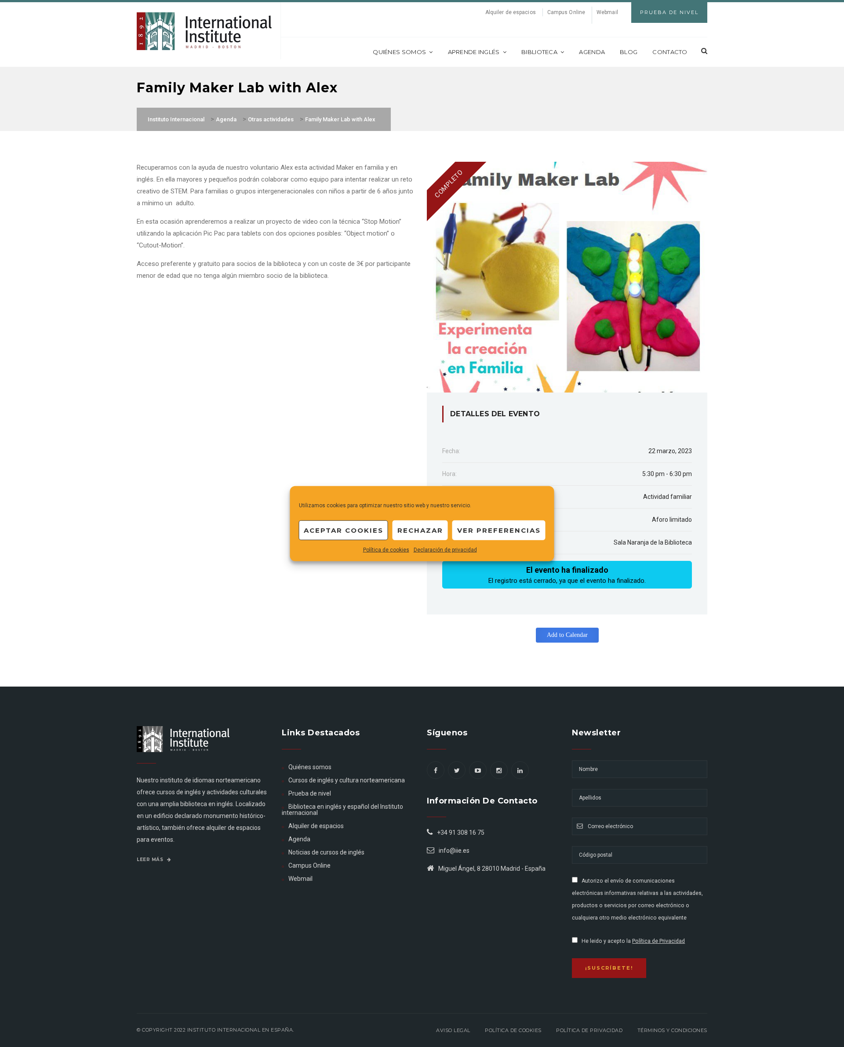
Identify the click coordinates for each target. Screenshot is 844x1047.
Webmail (607, 12)
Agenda (592, 51)
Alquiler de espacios (510, 12)
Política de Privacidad (658, 941)
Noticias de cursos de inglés (326, 852)
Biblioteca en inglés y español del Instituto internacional (342, 809)
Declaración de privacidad (445, 550)
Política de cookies (386, 550)
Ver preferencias (499, 530)
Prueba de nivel (309, 793)
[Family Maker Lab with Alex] (567, 276)
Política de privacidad (589, 1030)
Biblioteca (539, 51)
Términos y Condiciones (672, 1030)
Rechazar (420, 530)
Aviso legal (453, 1030)
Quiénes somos (399, 51)
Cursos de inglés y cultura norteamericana (346, 780)
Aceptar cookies (343, 530)
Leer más (151, 859)
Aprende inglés (474, 51)
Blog (628, 51)
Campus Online (566, 12)
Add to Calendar (567, 635)
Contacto (669, 51)
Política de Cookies (513, 1030)
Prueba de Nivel (669, 12)
